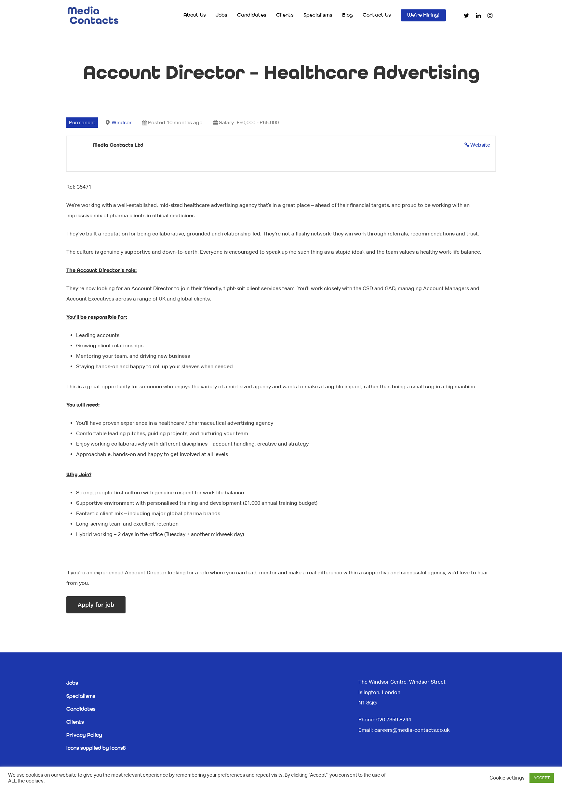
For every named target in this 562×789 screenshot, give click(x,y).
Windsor (122, 122)
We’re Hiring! (423, 15)
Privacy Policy (84, 735)
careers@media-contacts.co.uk (411, 730)
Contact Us (377, 15)
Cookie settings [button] (507, 778)
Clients (285, 15)
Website (480, 145)
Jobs (221, 15)
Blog (347, 15)
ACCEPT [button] (541, 777)
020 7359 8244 (393, 719)
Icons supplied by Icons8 (96, 748)
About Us (194, 15)
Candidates (251, 15)
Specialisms (317, 15)
